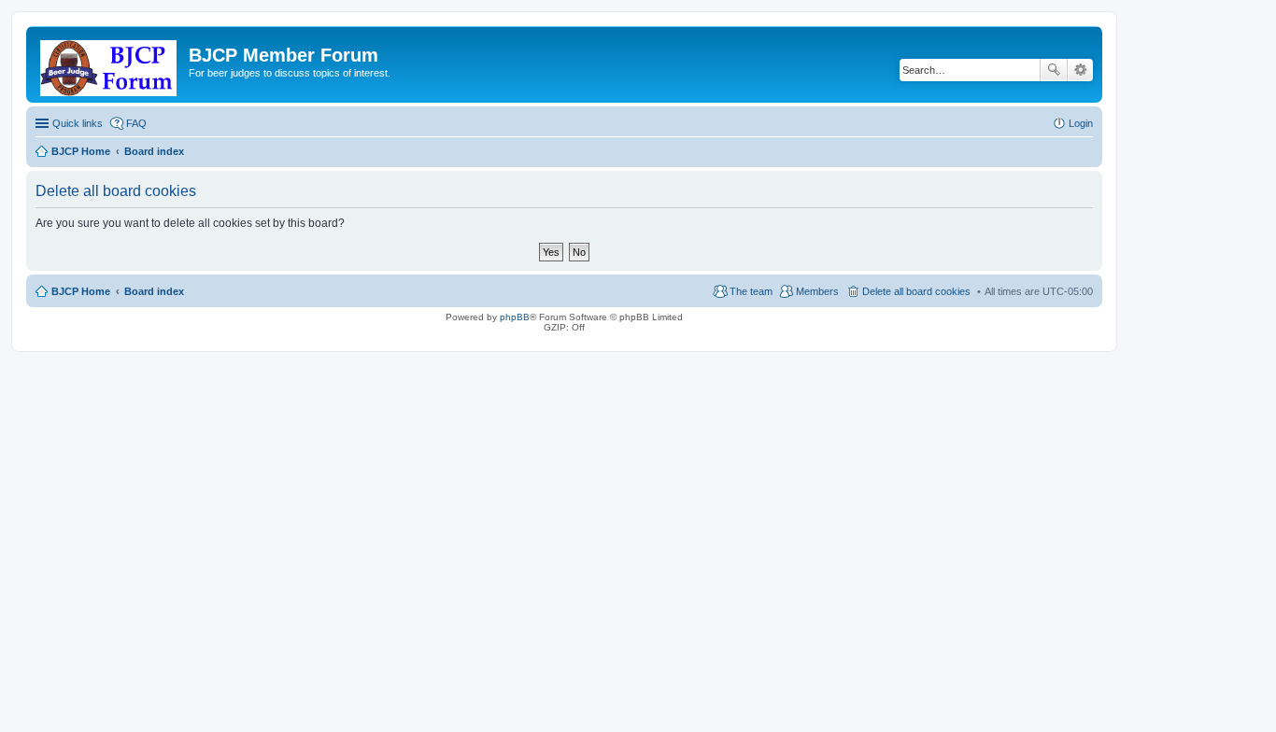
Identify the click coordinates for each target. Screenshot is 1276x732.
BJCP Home (80, 291)
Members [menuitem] (817, 291)
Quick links (77, 123)
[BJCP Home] (110, 64)
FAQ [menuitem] (136, 123)
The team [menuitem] (751, 291)
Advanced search (1080, 70)
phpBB (515, 317)
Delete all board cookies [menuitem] (916, 291)
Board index (154, 291)
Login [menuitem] (1081, 123)
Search (1054, 70)
